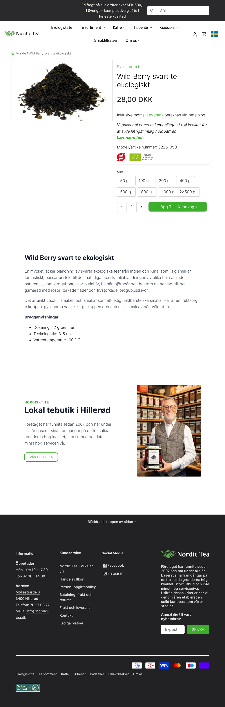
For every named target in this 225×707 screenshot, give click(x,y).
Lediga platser (71, 623)
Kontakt (66, 615)
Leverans (155, 115)
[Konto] (195, 34)
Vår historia (41, 457)
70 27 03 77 (39, 605)
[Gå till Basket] (204, 34)
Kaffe (65, 674)
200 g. (165, 180)
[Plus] (141, 207)
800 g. (147, 192)
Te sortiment (48, 674)
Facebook (115, 565)
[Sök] (152, 10)
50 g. (125, 180)
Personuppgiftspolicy (78, 587)
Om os (138, 674)
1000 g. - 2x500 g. (179, 192)
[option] (61, 90)
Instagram (115, 573)
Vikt (120, 172)
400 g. (186, 180)
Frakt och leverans (75, 607)
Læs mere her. (130, 137)
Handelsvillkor (71, 579)
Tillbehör (79, 674)
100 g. (144, 180)
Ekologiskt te (25, 674)
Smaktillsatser (118, 674)
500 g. (126, 192)
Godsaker (97, 674)
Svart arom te (129, 66)
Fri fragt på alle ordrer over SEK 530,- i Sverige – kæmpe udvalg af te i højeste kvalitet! (113, 10)
